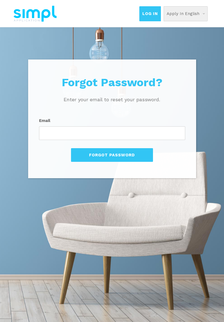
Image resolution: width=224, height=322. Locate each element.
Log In (150, 13)
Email (44, 120)
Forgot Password (112, 155)
